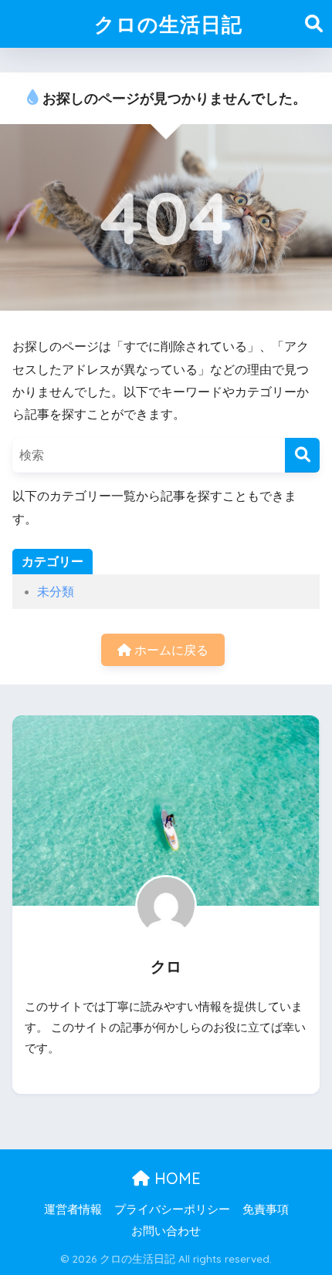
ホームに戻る (169, 650)
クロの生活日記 (168, 24)
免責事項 (265, 1209)
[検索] (302, 455)
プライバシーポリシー (172, 1209)
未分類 (55, 591)
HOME (175, 1178)
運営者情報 (73, 1209)
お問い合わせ (166, 1231)
